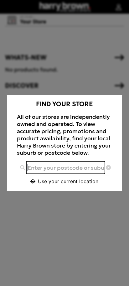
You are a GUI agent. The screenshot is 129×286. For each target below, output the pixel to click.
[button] (64, 181)
